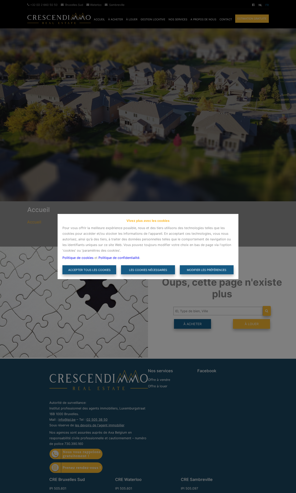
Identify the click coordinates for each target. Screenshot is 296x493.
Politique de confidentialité (118, 257)
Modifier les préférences (206, 270)
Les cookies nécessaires (148, 270)
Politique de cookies (77, 257)
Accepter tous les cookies (89, 270)
